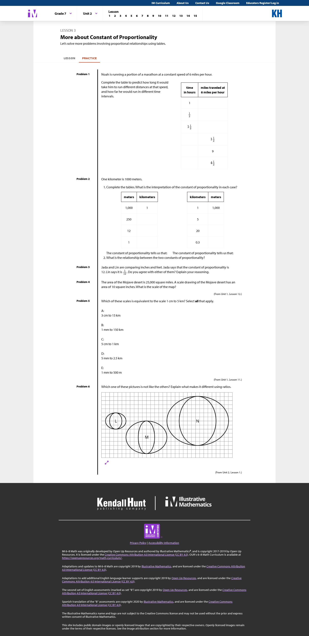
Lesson (69, 58)
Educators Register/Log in (262, 3)
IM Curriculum (161, 3)
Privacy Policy (138, 543)
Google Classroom (227, 3)
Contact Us (202, 3)
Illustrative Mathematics (156, 566)
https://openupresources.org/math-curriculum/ (92, 558)
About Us (183, 3)
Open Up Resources (184, 578)
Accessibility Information (163, 543)
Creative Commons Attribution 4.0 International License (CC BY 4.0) (146, 554)
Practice (89, 58)
